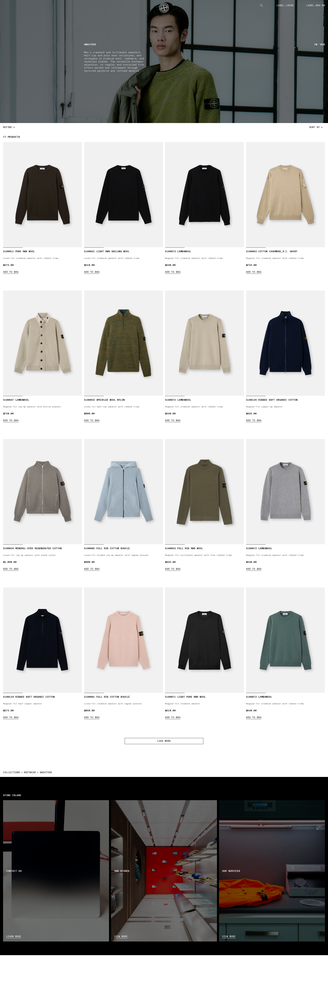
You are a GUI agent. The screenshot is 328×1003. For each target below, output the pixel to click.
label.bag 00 (315, 5)
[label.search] (261, 5)
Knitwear (30, 772)
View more (121, 936)
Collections (11, 772)
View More (229, 936)
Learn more (13, 936)
